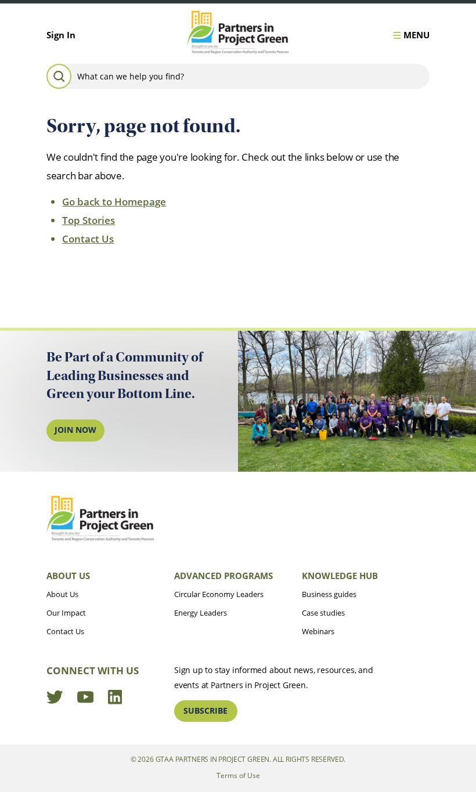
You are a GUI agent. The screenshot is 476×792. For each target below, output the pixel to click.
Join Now (75, 429)
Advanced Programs (223, 575)
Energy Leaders (200, 612)
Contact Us (88, 238)
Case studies (323, 612)
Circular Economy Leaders (219, 594)
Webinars (318, 631)
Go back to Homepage (114, 201)
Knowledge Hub (340, 575)
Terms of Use (238, 775)
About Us (68, 575)
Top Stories (88, 220)
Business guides (329, 594)
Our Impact (66, 612)
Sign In (60, 35)
